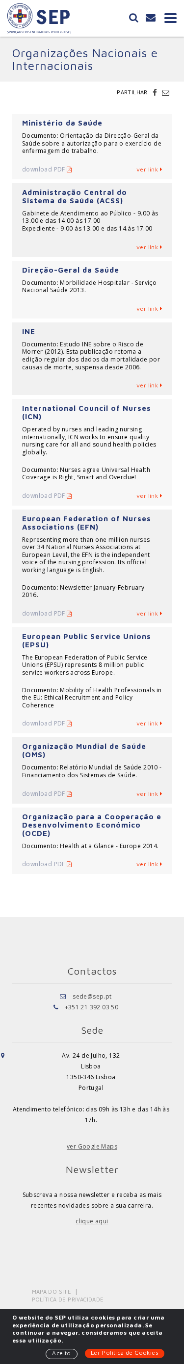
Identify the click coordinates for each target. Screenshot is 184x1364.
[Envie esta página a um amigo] (165, 92)
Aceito (61, 1353)
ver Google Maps (92, 1146)
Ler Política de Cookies (124, 1352)
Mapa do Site (52, 1291)
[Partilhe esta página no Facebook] (156, 92)
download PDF (44, 169)
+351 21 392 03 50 (92, 1007)
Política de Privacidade (68, 1299)
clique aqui (92, 1221)
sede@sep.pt (92, 996)
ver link (148, 169)
